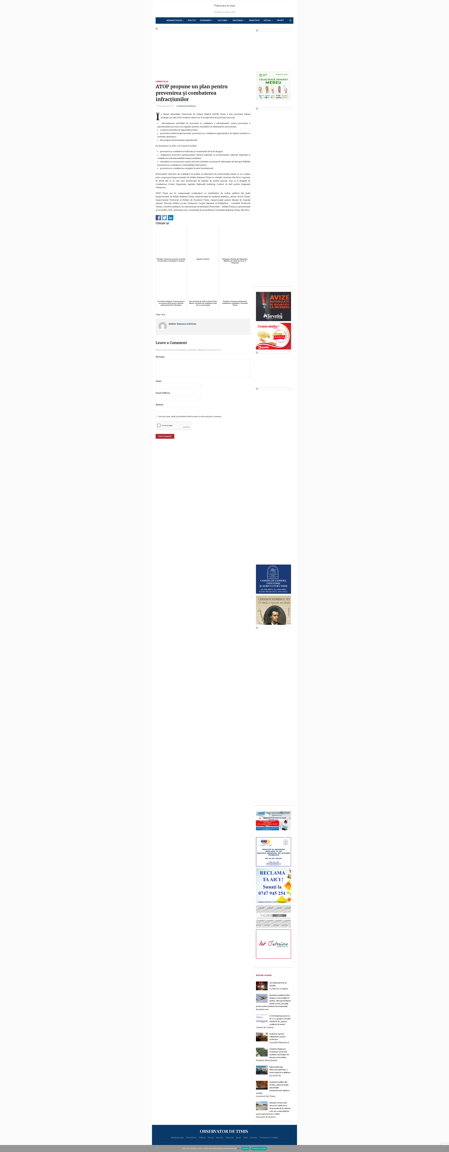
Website (159, 405)
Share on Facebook (158, 217)
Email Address (163, 393)
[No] (446, 1148)
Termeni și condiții (268, 1137)
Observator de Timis (224, 1131)
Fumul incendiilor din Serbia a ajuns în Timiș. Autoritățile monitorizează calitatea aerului (273, 1087)
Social (267, 20)
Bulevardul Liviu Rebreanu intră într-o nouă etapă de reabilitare (280, 1070)
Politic (192, 20)
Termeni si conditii (259, 1148)
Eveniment (206, 20)
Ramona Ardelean (187, 106)
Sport (280, 20)
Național (238, 20)
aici (238, 1148)
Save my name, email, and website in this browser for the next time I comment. (190, 416)
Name (159, 381)
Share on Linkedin (170, 217)
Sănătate (254, 20)
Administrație (174, 20)
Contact (253, 1137)
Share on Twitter (164, 217)
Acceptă (245, 1148)
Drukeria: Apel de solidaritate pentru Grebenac (277, 1037)
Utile (245, 1137)
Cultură (222, 20)
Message (160, 357)
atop (163, 314)
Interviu (219, 1137)
